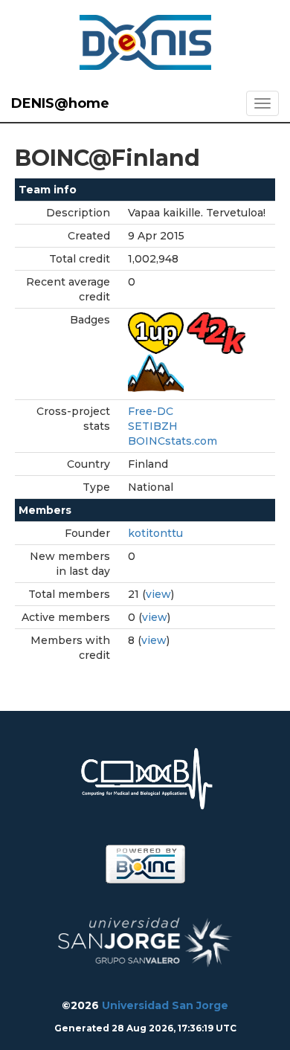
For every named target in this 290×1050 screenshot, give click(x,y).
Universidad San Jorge (165, 1005)
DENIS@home (60, 103)
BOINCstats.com (172, 441)
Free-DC (150, 411)
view (158, 594)
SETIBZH (153, 426)
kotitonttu (155, 533)
